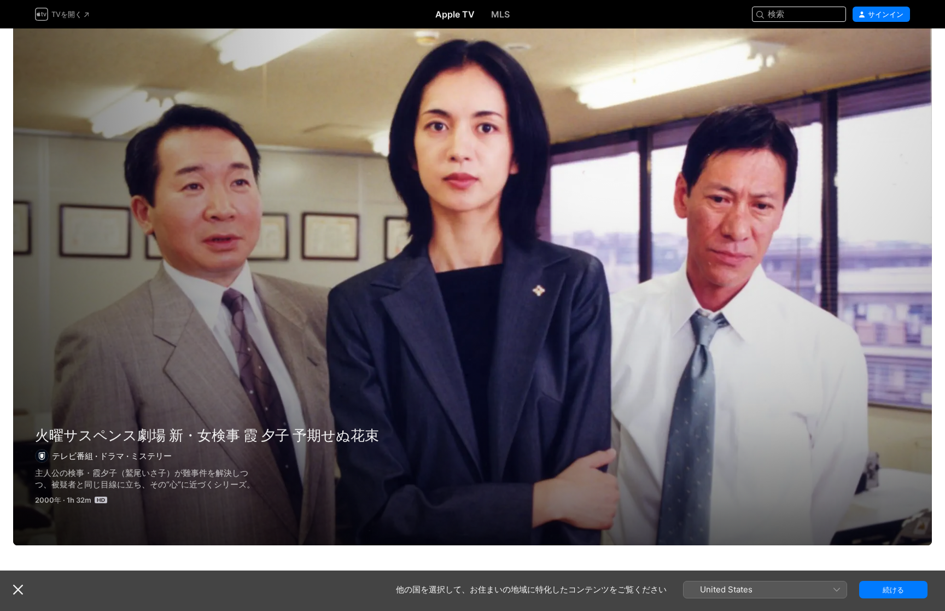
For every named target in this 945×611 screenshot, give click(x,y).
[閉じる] (18, 590)
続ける (893, 589)
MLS (500, 14)
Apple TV (455, 14)
